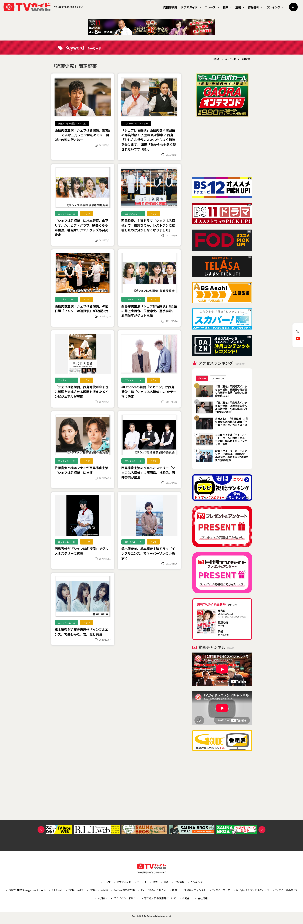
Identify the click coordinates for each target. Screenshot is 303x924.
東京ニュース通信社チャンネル (189, 890)
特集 (225, 7)
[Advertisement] (222, 147)
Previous (41, 829)
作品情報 (253, 7)
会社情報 (203, 898)
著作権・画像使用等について (160, 898)
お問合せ (187, 898)
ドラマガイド (189, 7)
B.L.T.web (57, 890)
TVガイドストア (221, 890)
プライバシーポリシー (126, 898)
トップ (106, 882)
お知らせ (103, 898)
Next (261, 829)
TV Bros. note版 (98, 890)
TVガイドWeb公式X (286, 890)
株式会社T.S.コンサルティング (252, 890)
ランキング (273, 7)
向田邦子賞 (170, 7)
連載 (238, 7)
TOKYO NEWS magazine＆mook (27, 890)
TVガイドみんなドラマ (153, 890)
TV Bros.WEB (75, 890)
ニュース (210, 7)
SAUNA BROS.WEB (124, 890)
